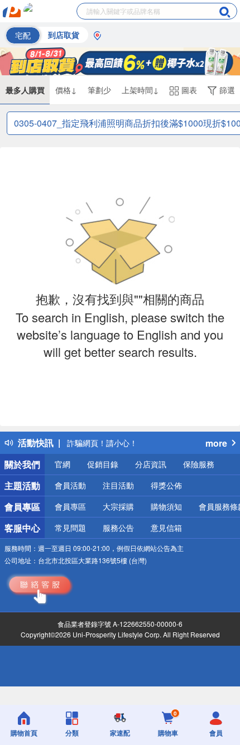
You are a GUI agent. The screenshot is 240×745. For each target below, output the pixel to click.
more (216, 443)
